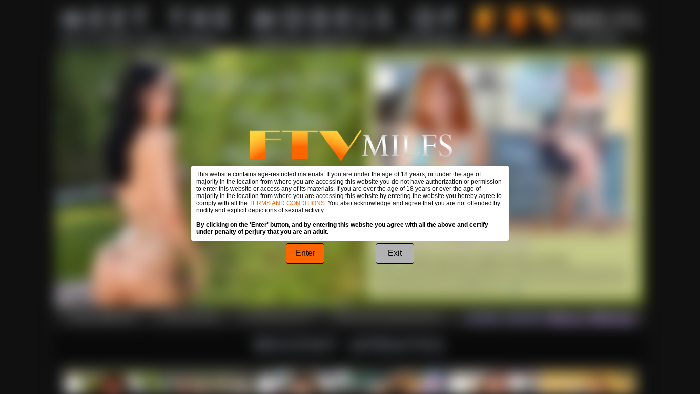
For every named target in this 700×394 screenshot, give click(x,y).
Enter (305, 253)
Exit (395, 253)
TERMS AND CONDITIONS (287, 203)
